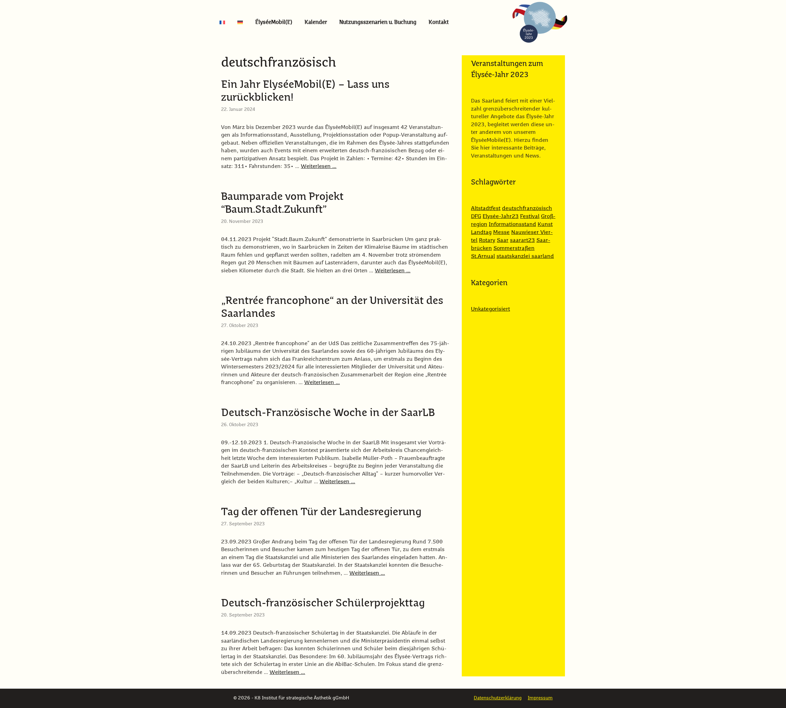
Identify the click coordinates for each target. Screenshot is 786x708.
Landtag (481, 232)
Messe (501, 232)
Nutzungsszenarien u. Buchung (377, 22)
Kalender (316, 22)
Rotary (487, 240)
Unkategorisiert (490, 309)
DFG (476, 216)
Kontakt (439, 22)
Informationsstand (512, 224)
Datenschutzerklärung (498, 698)
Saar (502, 240)
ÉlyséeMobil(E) (273, 22)
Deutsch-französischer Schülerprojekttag (323, 603)
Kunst (545, 224)
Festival (529, 216)
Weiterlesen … (319, 166)
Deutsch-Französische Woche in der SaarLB (328, 413)
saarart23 (522, 240)
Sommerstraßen (514, 248)
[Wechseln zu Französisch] (222, 22)
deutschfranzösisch (527, 208)
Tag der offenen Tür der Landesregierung (321, 512)
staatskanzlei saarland (525, 256)
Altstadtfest (485, 208)
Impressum (540, 698)
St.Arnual (483, 256)
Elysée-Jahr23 (501, 216)
